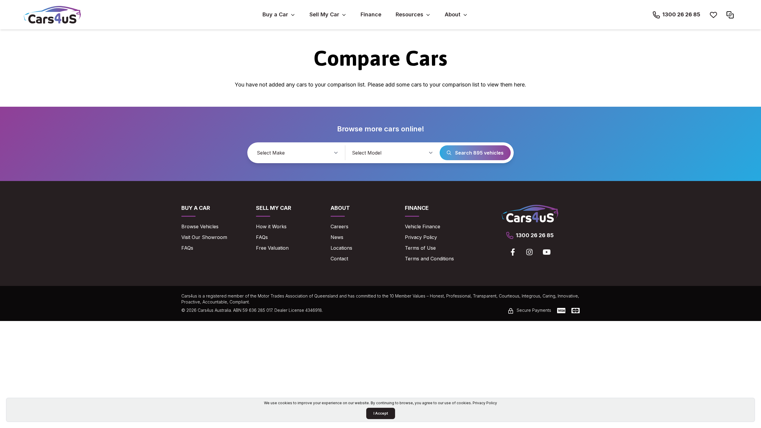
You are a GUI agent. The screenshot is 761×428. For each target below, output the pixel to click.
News (337, 237)
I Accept (380, 413)
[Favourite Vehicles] (713, 15)
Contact (339, 259)
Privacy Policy (421, 237)
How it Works (271, 226)
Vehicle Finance (422, 226)
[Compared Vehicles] (730, 15)
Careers (339, 226)
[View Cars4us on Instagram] (529, 252)
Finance (371, 14)
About (452, 14)
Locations (341, 248)
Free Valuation (272, 248)
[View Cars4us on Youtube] (547, 252)
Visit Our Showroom (204, 237)
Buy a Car (275, 14)
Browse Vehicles (199, 226)
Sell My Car (324, 14)
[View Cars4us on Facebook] (512, 252)
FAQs (187, 248)
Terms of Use (420, 248)
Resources (409, 14)
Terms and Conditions (429, 259)
